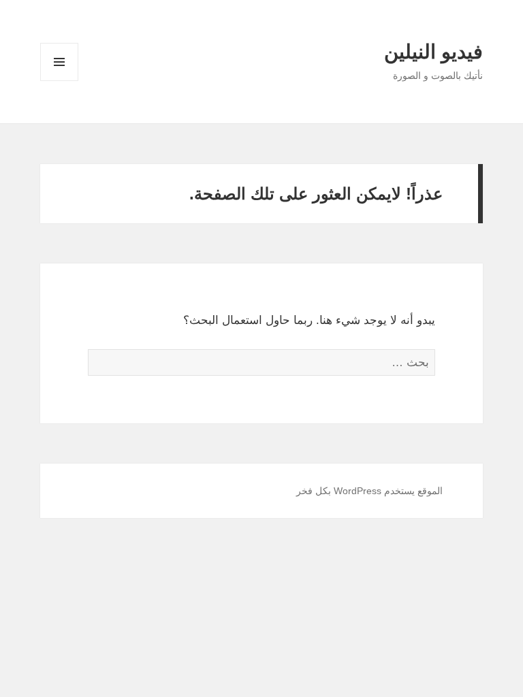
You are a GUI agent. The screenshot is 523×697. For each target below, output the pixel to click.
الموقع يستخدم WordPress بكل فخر (369, 490)
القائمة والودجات (59, 80)
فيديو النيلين (433, 52)
